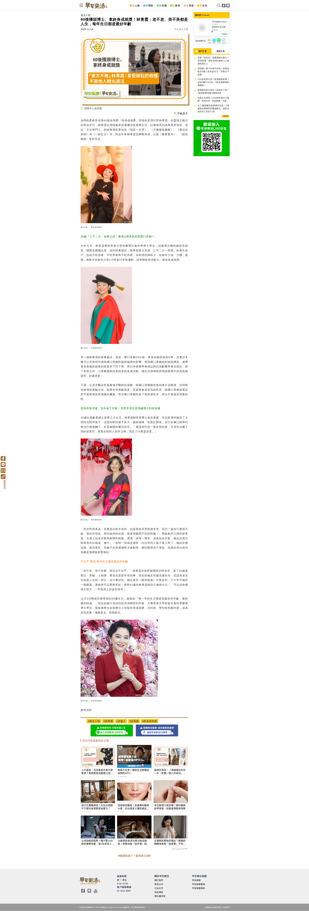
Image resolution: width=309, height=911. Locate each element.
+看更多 (225, 115)
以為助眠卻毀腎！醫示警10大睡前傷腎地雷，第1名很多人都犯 (97, 842)
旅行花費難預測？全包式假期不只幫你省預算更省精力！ (97, 807)
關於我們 (158, 880)
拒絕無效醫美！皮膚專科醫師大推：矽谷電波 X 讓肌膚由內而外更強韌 (133, 807)
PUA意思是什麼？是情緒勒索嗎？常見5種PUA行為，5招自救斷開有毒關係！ (213, 82)
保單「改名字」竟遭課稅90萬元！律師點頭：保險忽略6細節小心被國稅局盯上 (213, 60)
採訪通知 (158, 892)
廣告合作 (158, 884)
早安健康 (196, 880)
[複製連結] (3, 476)
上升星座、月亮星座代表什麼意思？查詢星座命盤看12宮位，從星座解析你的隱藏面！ (97, 771)
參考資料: (87, 710)
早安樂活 (96, 5)
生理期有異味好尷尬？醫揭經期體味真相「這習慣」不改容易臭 (170, 842)
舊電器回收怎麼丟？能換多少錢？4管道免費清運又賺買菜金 (213, 91)
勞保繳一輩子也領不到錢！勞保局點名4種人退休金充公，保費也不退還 (213, 71)
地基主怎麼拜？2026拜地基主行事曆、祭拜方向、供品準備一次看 (213, 99)
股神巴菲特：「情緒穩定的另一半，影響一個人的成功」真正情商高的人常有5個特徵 (170, 771)
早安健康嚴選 (198, 884)
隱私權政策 (159, 896)
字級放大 (182, 113)
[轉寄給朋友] (3, 470)
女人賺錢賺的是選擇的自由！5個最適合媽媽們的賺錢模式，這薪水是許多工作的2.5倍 (213, 108)
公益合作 (158, 888)
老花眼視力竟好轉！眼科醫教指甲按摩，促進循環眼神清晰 (170, 807)
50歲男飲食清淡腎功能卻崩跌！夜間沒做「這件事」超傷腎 (133, 842)
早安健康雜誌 (198, 888)
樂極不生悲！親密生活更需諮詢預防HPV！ (133, 771)
